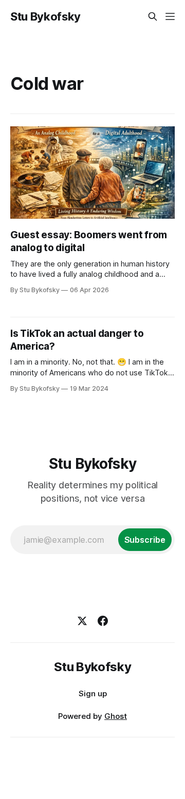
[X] (82, 621)
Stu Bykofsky (45, 16)
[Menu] (170, 16)
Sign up (93, 693)
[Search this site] (152, 16)
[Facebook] (103, 621)
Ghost (115, 716)
